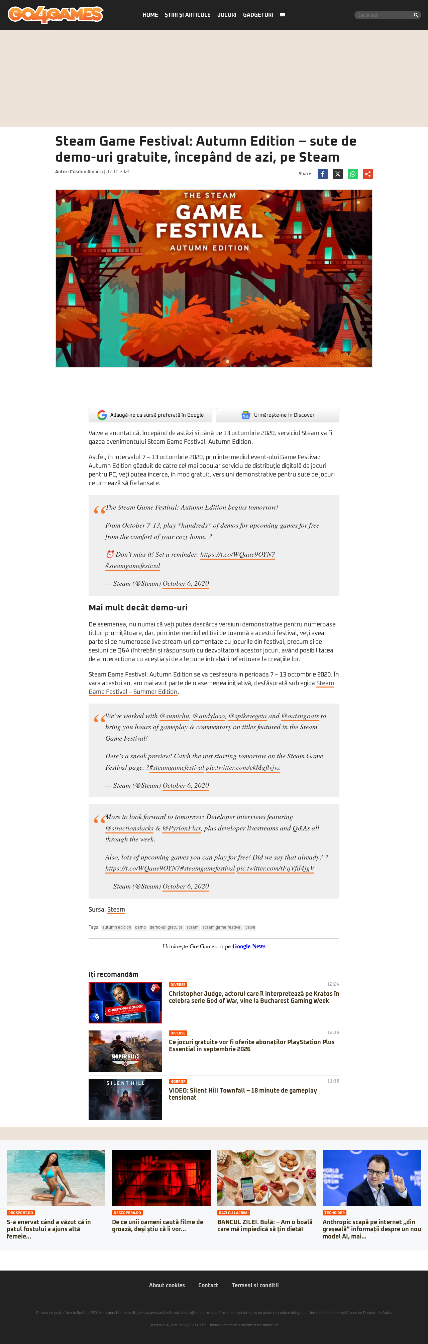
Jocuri (226, 15)
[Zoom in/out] (18, 1255)
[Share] (7, 1255)
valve (250, 928)
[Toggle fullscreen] (13, 1255)
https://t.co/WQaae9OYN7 (237, 554)
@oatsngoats (300, 715)
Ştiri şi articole (188, 15)
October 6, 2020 (186, 583)
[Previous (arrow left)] (2, 1262)
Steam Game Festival (222, 928)
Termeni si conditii (255, 1285)
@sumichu (174, 715)
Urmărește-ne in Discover (284, 415)
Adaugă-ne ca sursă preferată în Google (157, 415)
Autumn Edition (116, 928)
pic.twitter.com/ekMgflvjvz (243, 767)
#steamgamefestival (132, 565)
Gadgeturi (258, 15)
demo (140, 928)
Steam (116, 910)
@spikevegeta (247, 715)
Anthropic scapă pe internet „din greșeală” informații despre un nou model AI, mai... (372, 1229)
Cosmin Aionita (86, 172)
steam (193, 928)
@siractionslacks (129, 827)
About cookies (167, 1285)
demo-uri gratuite (166, 928)
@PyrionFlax (181, 827)
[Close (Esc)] (2, 1255)
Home (150, 15)
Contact (208, 1285)
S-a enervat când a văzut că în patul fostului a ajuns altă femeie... (49, 1229)
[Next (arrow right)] (7, 1262)
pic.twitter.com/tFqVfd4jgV (275, 868)
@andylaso (209, 715)
